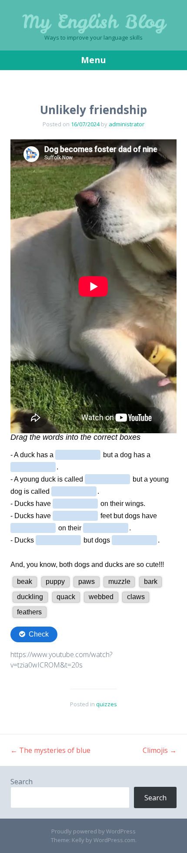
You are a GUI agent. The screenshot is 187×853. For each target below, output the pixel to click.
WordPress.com (114, 840)
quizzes (106, 704)
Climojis (160, 750)
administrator (126, 124)
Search (21, 781)
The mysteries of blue (50, 750)
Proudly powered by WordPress (93, 831)
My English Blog (93, 22)
